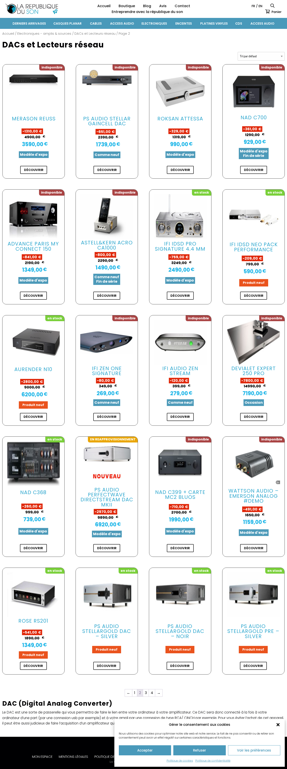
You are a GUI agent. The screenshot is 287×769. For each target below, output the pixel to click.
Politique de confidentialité (212, 761)
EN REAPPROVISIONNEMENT (113, 439)
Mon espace (42, 756)
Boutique (127, 6)
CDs (238, 23)
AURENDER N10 (33, 369)
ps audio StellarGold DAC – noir (180, 631)
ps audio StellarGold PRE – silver (253, 631)
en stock (201, 192)
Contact (182, 6)
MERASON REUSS (34, 118)
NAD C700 (254, 117)
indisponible (52, 67)
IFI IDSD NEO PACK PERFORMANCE (254, 247)
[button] (278, 724)
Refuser (199, 750)
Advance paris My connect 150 (33, 246)
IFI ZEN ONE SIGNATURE (107, 371)
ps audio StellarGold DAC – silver (106, 631)
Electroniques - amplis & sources (44, 33)
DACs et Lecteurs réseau (94, 33)
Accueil (104, 6)
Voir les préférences (254, 750)
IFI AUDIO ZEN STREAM (180, 371)
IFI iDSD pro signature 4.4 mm (180, 246)
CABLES (96, 23)
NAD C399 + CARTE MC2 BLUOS (180, 495)
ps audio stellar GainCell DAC (107, 121)
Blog (147, 6)
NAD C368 (33, 492)
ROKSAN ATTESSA (180, 118)
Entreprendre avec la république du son (147, 11)
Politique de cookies (180, 761)
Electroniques (154, 23)
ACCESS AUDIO (122, 23)
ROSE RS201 (33, 620)
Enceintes (183, 23)
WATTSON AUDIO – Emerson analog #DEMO (253, 495)
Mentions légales (73, 756)
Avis (163, 6)
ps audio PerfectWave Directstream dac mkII (106, 497)
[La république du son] (31, 9)
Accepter (145, 750)
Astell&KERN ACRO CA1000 (107, 245)
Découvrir (33, 170)
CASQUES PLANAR (67, 23)
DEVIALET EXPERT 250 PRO (253, 371)
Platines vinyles (214, 23)
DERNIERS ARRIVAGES (29, 23)
